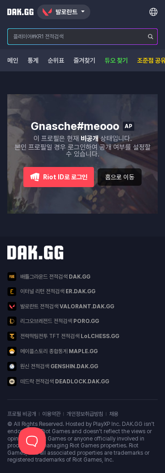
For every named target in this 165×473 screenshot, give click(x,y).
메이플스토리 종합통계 (59, 351)
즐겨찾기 (84, 60)
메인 (12, 60)
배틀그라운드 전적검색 (55, 277)
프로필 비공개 (21, 414)
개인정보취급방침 (84, 414)
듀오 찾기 (116, 60)
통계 (33, 60)
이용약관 (51, 414)
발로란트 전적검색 (67, 306)
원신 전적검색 (59, 366)
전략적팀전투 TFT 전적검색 (69, 336)
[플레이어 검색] (150, 36)
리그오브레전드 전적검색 (59, 321)
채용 (113, 414)
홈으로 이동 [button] (119, 177)
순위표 (56, 60)
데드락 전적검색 (64, 381)
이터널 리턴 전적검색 (57, 291)
